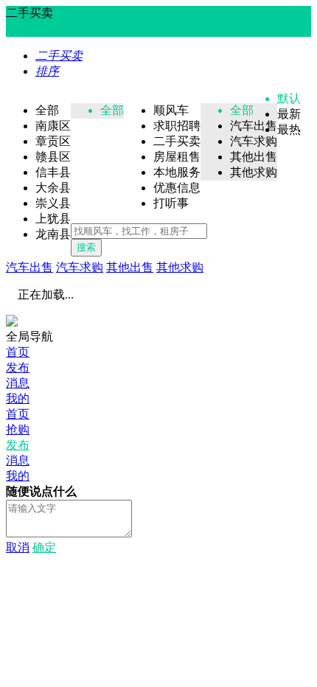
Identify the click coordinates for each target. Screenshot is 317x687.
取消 (17, 547)
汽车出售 (29, 267)
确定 (44, 547)
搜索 (86, 247)
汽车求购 (79, 267)
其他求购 (179, 267)
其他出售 (129, 267)
